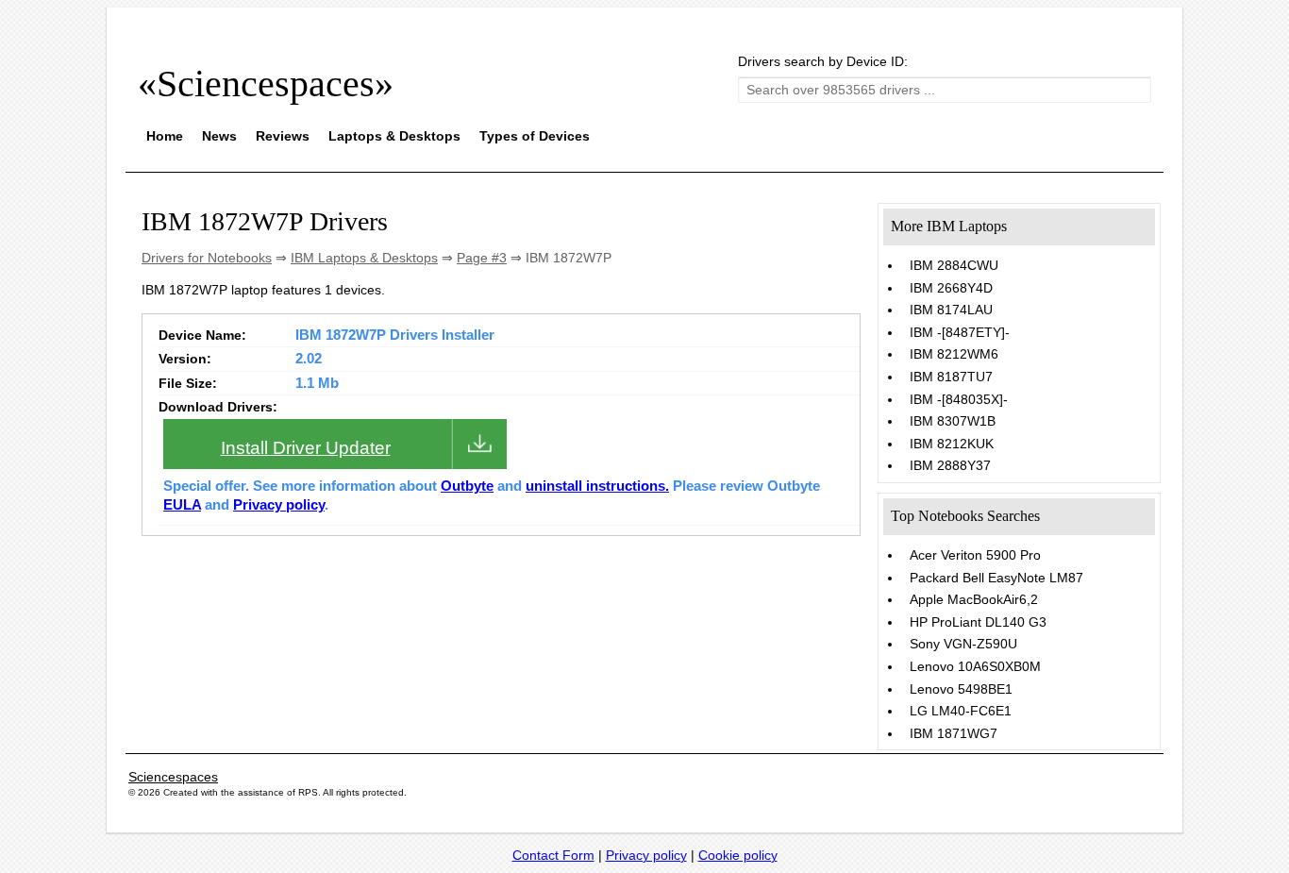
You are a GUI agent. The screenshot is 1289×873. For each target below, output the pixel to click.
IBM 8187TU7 (951, 376)
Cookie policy (738, 855)
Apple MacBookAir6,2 (974, 599)
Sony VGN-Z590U (963, 643)
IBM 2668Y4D (951, 287)
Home (164, 135)
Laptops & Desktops (394, 135)
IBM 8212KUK (952, 443)
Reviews (283, 135)
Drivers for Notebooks (207, 257)
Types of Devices (534, 135)
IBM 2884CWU (954, 265)
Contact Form (553, 855)
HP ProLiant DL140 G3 (978, 622)
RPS (308, 792)
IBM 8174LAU (951, 309)
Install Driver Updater (306, 448)
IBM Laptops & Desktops (364, 257)
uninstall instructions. (597, 486)
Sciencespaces (173, 776)
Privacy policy (279, 504)
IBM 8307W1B (953, 420)
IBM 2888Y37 (950, 465)
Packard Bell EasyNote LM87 (996, 577)
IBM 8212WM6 (954, 353)
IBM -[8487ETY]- (960, 332)
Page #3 (482, 257)
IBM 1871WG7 (953, 733)
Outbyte (467, 486)
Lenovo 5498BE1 (961, 689)
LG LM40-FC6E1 (961, 710)
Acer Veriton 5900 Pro (975, 554)
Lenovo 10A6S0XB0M (975, 666)
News (219, 135)
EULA (182, 504)
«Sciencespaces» (265, 83)
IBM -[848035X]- (959, 399)
